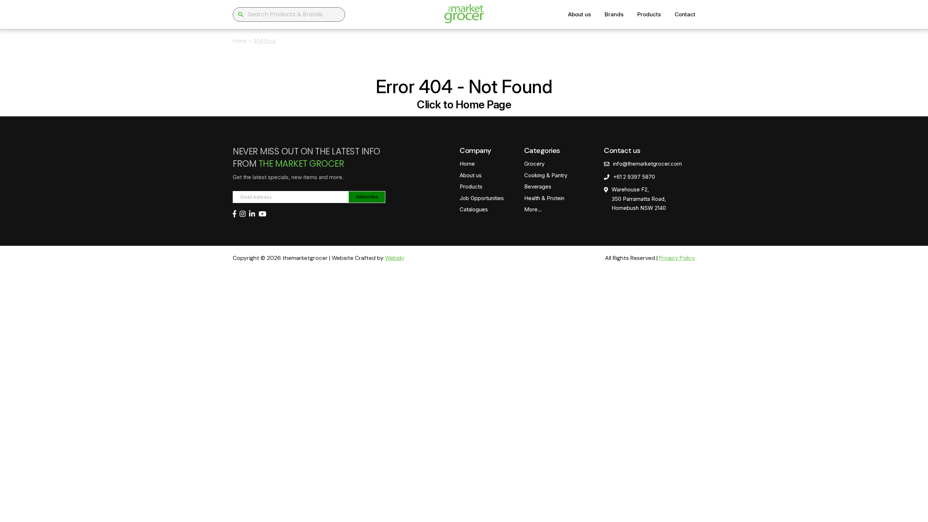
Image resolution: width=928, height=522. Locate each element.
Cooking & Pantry (545, 175)
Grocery (534, 163)
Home (240, 41)
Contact (685, 14)
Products (649, 14)
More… (533, 209)
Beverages (537, 186)
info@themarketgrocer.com (647, 163)
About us (579, 14)
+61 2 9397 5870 (634, 176)
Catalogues (474, 209)
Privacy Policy (677, 258)
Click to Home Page (464, 104)
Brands (614, 14)
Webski (394, 258)
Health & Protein (544, 198)
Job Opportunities (482, 198)
